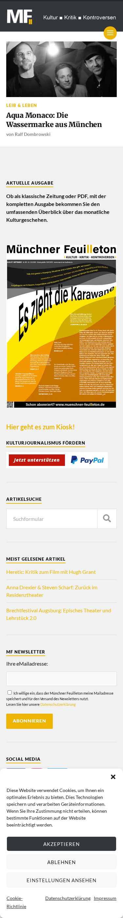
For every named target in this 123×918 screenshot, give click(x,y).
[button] (113, 777)
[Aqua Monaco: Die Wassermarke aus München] (61, 69)
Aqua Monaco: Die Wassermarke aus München (54, 120)
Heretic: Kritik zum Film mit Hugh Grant (51, 572)
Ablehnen (61, 862)
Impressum (105, 898)
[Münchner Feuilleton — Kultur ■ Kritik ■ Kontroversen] (61, 16)
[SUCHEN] (107, 519)
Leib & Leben (21, 105)
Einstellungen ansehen (61, 880)
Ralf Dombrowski (33, 134)
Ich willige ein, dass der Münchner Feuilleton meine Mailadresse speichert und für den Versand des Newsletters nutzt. (59, 698)
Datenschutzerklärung (68, 898)
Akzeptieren (61, 844)
